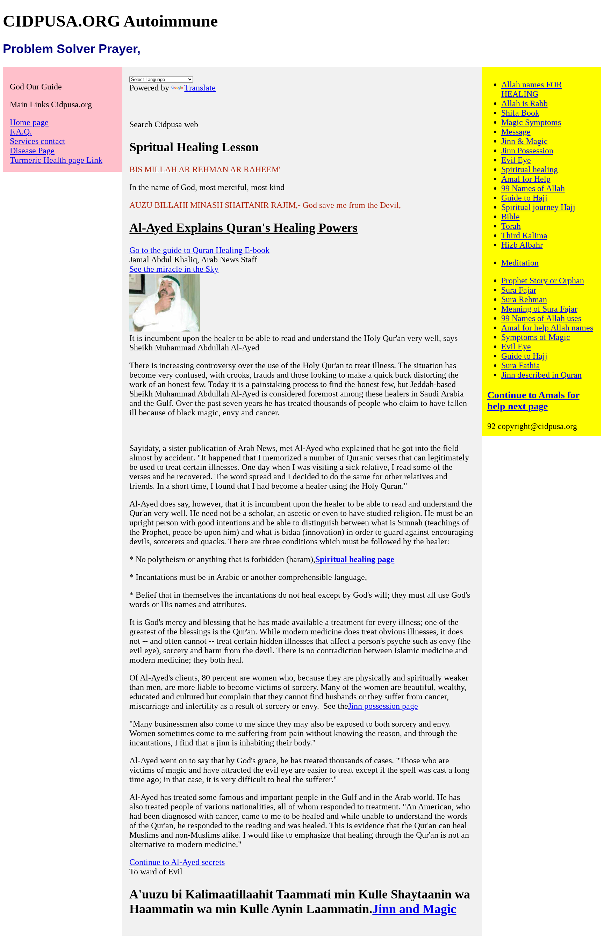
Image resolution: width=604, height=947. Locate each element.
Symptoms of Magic (535, 337)
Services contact (37, 141)
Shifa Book (520, 112)
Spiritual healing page (354, 559)
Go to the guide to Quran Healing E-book (199, 250)
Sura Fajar (518, 289)
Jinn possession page (383, 706)
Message (516, 131)
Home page (29, 122)
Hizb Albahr (522, 244)
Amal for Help (526, 178)
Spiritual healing (529, 169)
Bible (510, 216)
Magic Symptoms (531, 122)
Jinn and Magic (414, 909)
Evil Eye (516, 160)
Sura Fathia (520, 365)
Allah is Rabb (524, 103)
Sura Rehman (524, 299)
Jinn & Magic (524, 141)
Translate (200, 87)
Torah (511, 226)
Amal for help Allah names (547, 327)
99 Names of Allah (533, 188)
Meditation (520, 262)
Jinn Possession (527, 150)
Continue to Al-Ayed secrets (177, 862)
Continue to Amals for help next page (533, 400)
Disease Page (32, 150)
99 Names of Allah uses (541, 318)
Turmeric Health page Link (56, 160)
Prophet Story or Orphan (542, 280)
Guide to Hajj (524, 197)
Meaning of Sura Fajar (539, 308)
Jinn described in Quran (541, 374)
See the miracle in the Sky (173, 269)
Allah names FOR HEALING (531, 89)
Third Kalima (524, 235)
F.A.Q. (21, 131)
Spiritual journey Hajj (538, 207)
